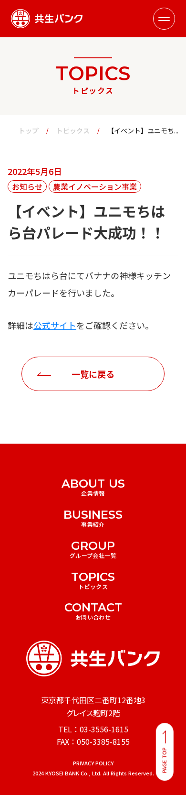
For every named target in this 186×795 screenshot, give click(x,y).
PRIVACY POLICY (93, 763)
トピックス (73, 130)
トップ (29, 130)
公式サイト (54, 325)
